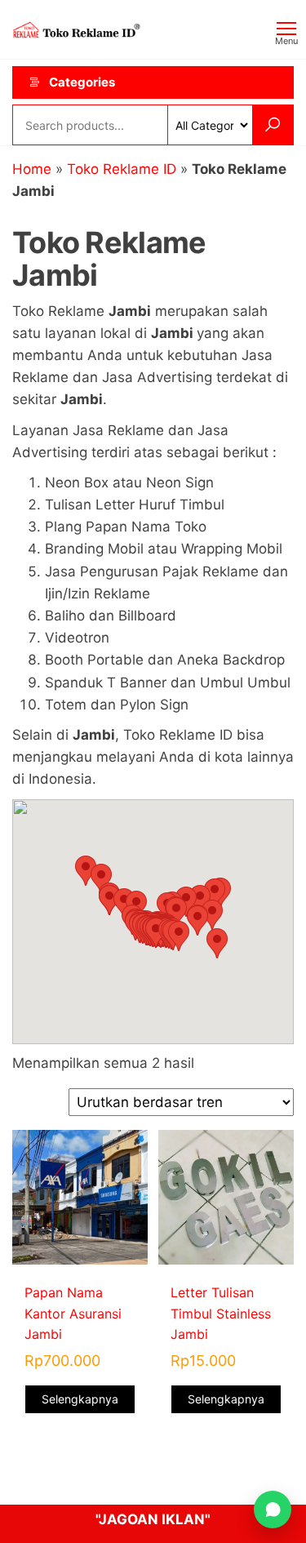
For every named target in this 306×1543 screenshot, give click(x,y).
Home (31, 169)
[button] (179, 936)
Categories (82, 82)
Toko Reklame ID (121, 169)
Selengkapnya (80, 1399)
